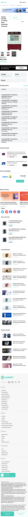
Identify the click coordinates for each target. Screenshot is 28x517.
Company (3, 413)
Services (3, 387)
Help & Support (4, 445)
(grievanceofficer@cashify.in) (7, 495)
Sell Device (3, 431)
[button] (7, 513)
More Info (3, 458)
